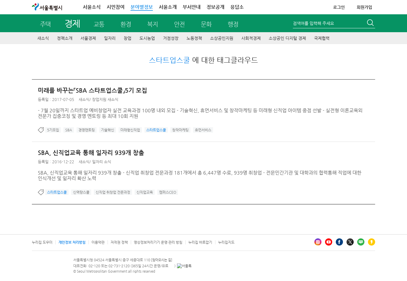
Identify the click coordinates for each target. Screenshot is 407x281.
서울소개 (168, 7)
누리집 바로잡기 (200, 242)
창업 (127, 38)
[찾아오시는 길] (161, 260)
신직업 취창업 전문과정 (113, 192)
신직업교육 (144, 192)
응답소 (237, 7)
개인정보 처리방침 (72, 242)
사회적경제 (251, 38)
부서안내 (192, 7)
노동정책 (194, 38)
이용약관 (98, 242)
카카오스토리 (371, 242)
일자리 (110, 38)
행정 (233, 24)
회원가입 (364, 7)
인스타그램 (317, 242)
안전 (179, 24)
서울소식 (92, 7)
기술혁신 (107, 130)
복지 (152, 24)
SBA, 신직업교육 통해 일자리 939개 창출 (91, 152)
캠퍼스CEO (167, 192)
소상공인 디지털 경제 (287, 38)
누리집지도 (226, 242)
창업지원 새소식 (105, 99)
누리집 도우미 (42, 242)
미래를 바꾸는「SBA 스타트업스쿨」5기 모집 (92, 90)
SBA (68, 130)
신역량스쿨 (81, 192)
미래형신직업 (130, 130)
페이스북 (339, 242)
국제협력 (322, 38)
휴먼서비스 (203, 130)
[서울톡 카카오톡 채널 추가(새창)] (184, 265)
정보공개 (215, 7)
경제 (72, 23)
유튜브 (328, 242)
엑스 (350, 242)
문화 (206, 24)
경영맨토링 (86, 130)
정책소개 (64, 38)
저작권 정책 (119, 242)
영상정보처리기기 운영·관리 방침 (158, 242)
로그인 (339, 7)
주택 (45, 24)
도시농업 (147, 38)
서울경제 (88, 38)
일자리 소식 (101, 161)
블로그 (360, 242)
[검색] (371, 23)
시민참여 (116, 7)
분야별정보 (142, 7)
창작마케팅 (180, 130)
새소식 (43, 38)
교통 (99, 24)
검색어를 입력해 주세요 (313, 23)
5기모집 (53, 130)
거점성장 (170, 38)
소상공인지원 (221, 38)
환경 (125, 24)
